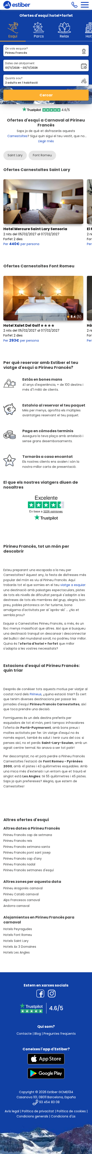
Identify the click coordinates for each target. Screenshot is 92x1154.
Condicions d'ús (63, 1116)
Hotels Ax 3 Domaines (19, 947)
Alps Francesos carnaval (21, 900)
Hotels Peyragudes (17, 929)
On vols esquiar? (16, 48)
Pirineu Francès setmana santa (26, 847)
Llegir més (46, 141)
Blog (37, 1033)
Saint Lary (15, 155)
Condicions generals (32, 1116)
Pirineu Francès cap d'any (22, 859)
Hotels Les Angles (16, 952)
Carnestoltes (17, 136)
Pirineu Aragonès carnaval (23, 888)
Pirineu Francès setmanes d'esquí (28, 870)
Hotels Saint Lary (16, 941)
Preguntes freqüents (60, 1033)
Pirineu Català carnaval (21, 894)
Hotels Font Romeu (17, 935)
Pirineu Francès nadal (19, 864)
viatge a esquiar (72, 585)
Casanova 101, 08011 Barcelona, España (46, 1097)
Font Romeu (42, 155)
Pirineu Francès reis (17, 841)
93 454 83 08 (49, 1102)
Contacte (24, 1033)
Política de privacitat (38, 1111)
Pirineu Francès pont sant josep (27, 853)
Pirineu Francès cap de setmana (27, 835)
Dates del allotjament (19, 63)
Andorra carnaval (16, 906)
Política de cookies (71, 1111)
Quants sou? (14, 78)
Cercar (46, 95)
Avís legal (12, 1111)
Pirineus (36, 694)
